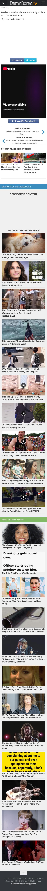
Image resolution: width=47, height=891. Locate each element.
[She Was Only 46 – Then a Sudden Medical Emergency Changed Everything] (23, 534)
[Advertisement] (23, 36)
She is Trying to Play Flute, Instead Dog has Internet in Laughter (10, 167)
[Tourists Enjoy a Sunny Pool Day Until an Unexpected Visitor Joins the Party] (35, 158)
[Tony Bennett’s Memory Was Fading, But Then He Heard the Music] (23, 850)
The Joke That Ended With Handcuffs (19, 573)
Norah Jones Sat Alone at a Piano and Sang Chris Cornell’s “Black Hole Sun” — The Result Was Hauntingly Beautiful (23, 659)
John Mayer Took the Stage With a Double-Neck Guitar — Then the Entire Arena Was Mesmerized (21, 803)
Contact (14, 884)
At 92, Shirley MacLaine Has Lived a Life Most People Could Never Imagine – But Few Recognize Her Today (22, 834)
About (33, 884)
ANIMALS (5, 8)
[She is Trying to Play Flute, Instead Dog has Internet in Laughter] (12, 158)
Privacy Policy (24, 884)
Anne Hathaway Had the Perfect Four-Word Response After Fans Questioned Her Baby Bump (21, 601)
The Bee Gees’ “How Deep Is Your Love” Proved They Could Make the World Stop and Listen (22, 745)
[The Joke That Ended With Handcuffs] (23, 562)
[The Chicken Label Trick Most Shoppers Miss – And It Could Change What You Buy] (23, 762)
